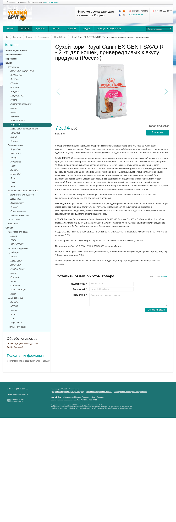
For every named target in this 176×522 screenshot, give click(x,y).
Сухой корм (13, 67)
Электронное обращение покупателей (130, 392)
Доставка (40, 29)
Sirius (13, 281)
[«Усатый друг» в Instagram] (124, 15)
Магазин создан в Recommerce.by (18, 400)
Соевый (14, 207)
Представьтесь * (78, 283)
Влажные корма (15, 145)
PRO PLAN (15, 153)
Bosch (13, 294)
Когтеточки (13, 223)
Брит (13, 178)
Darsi (12, 182)
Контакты (71, 29)
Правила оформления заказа (99, 392)
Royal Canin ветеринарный (24, 129)
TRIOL (13, 240)
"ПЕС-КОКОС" (17, 244)
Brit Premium (16, 75)
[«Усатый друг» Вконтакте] (120, 11)
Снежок (14, 141)
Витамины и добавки (18, 248)
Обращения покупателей (109, 29)
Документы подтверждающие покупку (67, 392)
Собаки (9, 228)
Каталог (25, 29)
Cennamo (15, 285)
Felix (12, 186)
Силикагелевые (18, 211)
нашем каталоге (51, 2)
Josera (13, 100)
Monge (13, 108)
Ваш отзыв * (80, 294)
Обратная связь (136, 14)
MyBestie (14, 116)
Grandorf (14, 87)
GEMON (14, 83)
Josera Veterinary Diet (20, 104)
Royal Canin (16, 124)
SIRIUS (13, 137)
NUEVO (14, 306)
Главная (10, 29)
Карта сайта (74, 389)
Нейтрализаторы (19, 215)
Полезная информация (25, 355)
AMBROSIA (15, 265)
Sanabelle (15, 133)
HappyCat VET (17, 96)
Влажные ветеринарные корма (23, 190)
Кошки (9, 63)
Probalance (15, 162)
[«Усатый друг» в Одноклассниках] (124, 11)
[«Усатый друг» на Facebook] (120, 15)
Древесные (15, 199)
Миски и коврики (14, 54)
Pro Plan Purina (17, 120)
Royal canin (16, 323)
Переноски (11, 59)
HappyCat (15, 91)
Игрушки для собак (17, 327)
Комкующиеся (17, 203)
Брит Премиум (17, 290)
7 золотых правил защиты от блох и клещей (28, 361)
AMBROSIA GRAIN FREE (22, 71)
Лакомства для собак (18, 232)
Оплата (55, 29)
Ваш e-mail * (80, 289)
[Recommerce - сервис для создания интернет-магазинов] (8, 402)
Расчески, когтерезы (16, 50)
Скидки (86, 29)
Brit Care (14, 79)
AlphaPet (14, 170)
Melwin (13, 112)
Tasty (12, 166)
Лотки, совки (14, 219)
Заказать (158, 132)
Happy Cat (15, 174)
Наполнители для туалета (21, 195)
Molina (13, 236)
